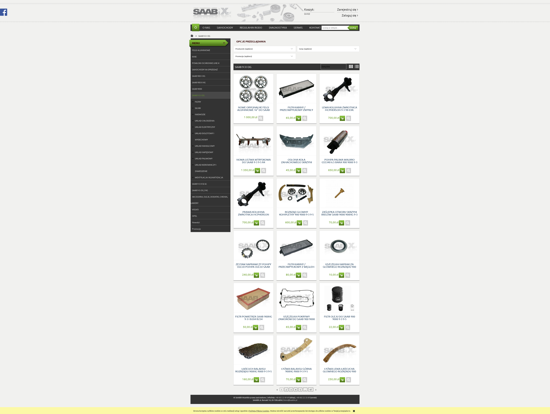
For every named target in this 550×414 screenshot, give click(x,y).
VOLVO (195, 209)
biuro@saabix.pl (290, 400)
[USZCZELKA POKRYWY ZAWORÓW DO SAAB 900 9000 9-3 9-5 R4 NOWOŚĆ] (296, 297)
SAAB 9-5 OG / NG (200, 190)
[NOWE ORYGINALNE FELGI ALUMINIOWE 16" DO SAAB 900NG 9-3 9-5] (253, 88)
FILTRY (198, 101)
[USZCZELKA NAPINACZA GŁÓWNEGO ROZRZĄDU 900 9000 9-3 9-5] (339, 245)
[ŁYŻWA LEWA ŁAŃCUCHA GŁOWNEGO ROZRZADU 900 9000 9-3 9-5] (339, 350)
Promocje (196, 228)
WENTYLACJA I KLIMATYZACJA (209, 177)
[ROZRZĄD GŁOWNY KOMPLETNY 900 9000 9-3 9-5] (296, 193)
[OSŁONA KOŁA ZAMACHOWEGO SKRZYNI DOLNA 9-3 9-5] (296, 141)
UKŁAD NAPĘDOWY (204, 152)
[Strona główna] (211, 12)
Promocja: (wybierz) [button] (243, 56)
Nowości (196, 222)
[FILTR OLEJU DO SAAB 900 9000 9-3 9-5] (339, 297)
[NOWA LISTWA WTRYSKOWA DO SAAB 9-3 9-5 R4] (253, 141)
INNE (194, 56)
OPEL (194, 216)
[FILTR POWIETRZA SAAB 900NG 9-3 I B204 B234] (253, 297)
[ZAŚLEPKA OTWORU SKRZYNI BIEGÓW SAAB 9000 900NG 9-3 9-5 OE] (339, 193)
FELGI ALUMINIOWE (201, 50)
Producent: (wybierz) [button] (244, 49)
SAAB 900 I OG (198, 76)
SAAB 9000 (197, 89)
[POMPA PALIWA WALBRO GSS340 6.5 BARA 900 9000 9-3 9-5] (339, 141)
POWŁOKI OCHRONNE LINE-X (205, 63)
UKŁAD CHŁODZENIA (204, 120)
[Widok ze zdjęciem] (351, 66)
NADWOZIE (200, 114)
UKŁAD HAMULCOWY (205, 146)
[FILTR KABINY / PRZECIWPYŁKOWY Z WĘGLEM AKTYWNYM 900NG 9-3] (296, 245)
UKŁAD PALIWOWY (203, 158)
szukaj (353, 28)
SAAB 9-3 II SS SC (199, 184)
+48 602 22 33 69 (303, 397)
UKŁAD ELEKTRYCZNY (205, 127)
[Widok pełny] (357, 66)
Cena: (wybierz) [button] (305, 49)
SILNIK (198, 108)
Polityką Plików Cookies (259, 411)
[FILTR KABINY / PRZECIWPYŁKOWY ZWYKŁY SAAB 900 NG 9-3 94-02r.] (296, 88)
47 (311, 389)
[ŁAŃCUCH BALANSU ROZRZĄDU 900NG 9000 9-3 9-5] (253, 350)
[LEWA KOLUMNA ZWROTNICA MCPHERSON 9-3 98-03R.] (339, 88)
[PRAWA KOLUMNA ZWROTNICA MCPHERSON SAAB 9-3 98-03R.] (253, 193)
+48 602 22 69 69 (282, 397)
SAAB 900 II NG (199, 82)
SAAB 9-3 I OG (198, 95)
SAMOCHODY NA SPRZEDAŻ (205, 69)
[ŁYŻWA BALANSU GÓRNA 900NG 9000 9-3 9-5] (296, 350)
